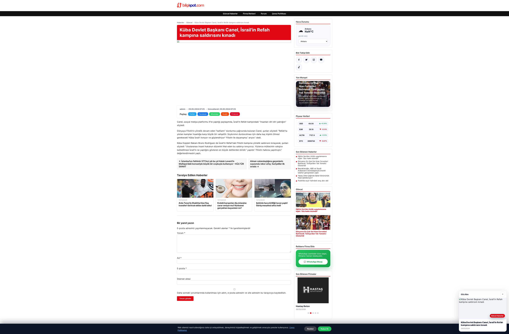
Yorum (181, 233)
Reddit (225, 114)
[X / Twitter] (306, 60)
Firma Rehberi (249, 13)
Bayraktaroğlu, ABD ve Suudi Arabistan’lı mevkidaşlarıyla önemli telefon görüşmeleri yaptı (312, 170)
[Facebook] (299, 60)
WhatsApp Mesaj (313, 262)
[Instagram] (314, 60)
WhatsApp (214, 114)
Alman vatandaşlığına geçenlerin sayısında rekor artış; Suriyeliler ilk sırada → (267, 164)
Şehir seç (303, 36)
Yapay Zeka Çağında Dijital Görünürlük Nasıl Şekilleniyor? (313, 177)
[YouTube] (321, 60)
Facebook (203, 114)
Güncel (189, 22)
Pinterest (235, 114)
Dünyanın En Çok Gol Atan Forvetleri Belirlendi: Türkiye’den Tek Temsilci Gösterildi (313, 163)
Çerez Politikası (279, 13)
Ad (179, 258)
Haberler (180, 22)
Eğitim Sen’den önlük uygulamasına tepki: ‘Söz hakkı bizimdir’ (312, 157)
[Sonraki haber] (326, 85)
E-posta (182, 268)
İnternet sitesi (183, 279)
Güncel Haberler (230, 13)
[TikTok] (299, 67)
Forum (264, 13)
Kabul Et (324, 329)
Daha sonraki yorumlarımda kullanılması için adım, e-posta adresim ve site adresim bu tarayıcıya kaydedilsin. (231, 292)
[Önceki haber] (320, 85)
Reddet (310, 329)
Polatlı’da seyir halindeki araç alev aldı (313, 181)
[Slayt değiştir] (308, 313)
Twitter (192, 114)
